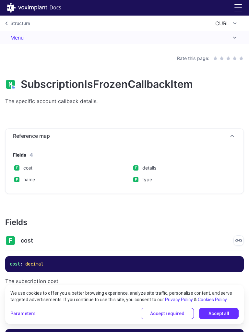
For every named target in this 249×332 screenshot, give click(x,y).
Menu (17, 37)
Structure (20, 23)
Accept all (218, 313)
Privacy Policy (179, 299)
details (149, 168)
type (147, 179)
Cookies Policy (212, 299)
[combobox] (227, 23)
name (29, 179)
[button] (238, 8)
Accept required (167, 313)
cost (27, 168)
